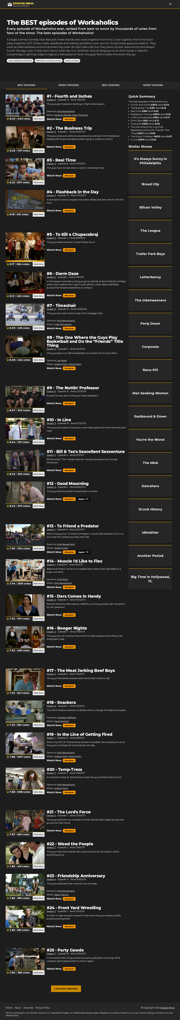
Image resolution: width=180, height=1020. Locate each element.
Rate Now (38, 119)
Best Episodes (26, 85)
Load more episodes (66, 988)
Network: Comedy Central (48, 61)
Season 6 (51, 391)
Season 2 (51, 773)
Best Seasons (111, 85)
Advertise (28, 1008)
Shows (9, 1008)
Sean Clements (80, 115)
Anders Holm (61, 364)
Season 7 (51, 455)
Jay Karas (62, 360)
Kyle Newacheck (66, 111)
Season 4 (51, 309)
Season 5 (51, 277)
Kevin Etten (75, 364)
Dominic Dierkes (62, 115)
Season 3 (51, 100)
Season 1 (51, 529)
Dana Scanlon (61, 721)
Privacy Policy (42, 1008)
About (18, 1008)
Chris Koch (62, 579)
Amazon (69, 119)
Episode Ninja (167, 1008)
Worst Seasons (153, 85)
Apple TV (83, 499)
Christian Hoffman (66, 717)
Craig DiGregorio (63, 324)
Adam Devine (61, 894)
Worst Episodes (69, 85)
